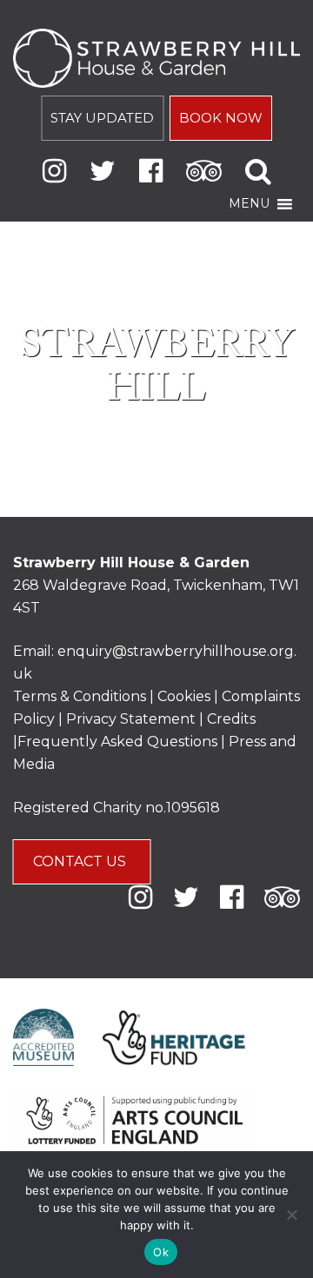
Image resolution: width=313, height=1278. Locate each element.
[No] (291, 1214)
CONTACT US (81, 861)
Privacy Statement (131, 719)
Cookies (185, 696)
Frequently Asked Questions (117, 741)
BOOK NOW (221, 117)
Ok (161, 1252)
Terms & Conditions (79, 696)
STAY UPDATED (102, 117)
